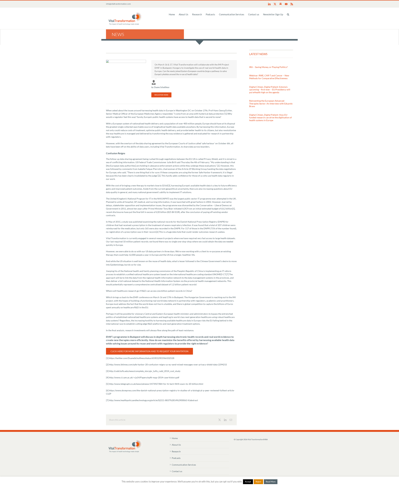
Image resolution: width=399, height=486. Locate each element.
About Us (176, 444)
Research (176, 451)
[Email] (231, 420)
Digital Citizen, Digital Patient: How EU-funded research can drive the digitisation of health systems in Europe (270, 117)
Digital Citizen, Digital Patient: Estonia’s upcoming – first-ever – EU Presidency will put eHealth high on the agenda (269, 90)
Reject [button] (258, 481)
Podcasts (176, 458)
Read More (271, 481)
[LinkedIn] (225, 420)
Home (175, 438)
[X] (219, 420)
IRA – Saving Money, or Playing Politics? (268, 67)
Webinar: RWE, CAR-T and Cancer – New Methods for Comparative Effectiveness (269, 77)
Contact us (177, 471)
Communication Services (184, 464)
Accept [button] (248, 481)
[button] (288, 14)
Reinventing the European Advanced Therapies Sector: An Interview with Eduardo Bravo (271, 103)
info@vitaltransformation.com (118, 4)
